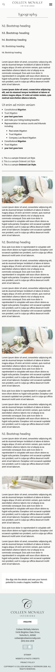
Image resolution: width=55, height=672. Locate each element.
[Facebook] (30, 647)
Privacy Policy (27, 662)
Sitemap (27, 654)
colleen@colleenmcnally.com (28, 638)
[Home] (27, 607)
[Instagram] (25, 647)
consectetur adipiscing (38, 61)
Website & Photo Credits (27, 658)
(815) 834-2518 (27, 640)
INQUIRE (27, 621)
